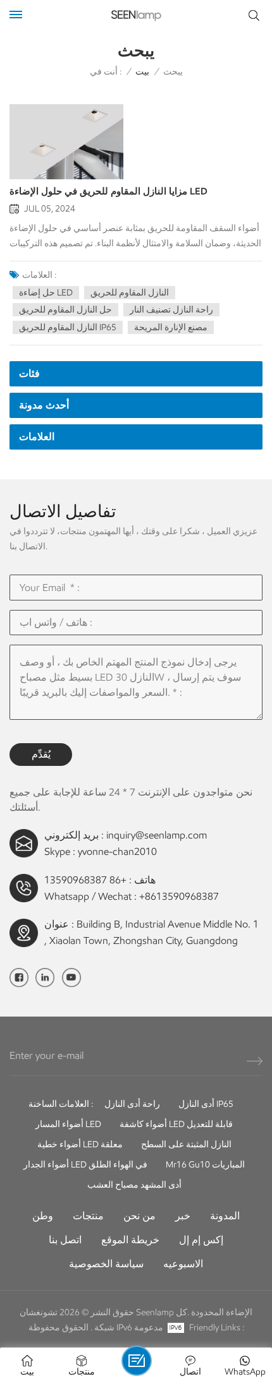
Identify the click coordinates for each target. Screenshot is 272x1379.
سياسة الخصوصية (106, 1264)
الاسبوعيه (183, 1264)
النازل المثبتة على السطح (186, 1144)
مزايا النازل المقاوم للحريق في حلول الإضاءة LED (108, 191)
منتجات (88, 1216)
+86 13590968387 (85, 880)
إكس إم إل (201, 1240)
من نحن (139, 1216)
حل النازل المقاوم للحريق (65, 309)
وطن (42, 1216)
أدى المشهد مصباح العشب (134, 1184)
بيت (142, 71)
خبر (182, 1216)
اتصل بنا (65, 1240)
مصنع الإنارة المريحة (170, 327)
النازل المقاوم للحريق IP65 (67, 327)
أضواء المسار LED (68, 1124)
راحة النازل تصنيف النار (171, 309)
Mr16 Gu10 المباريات (205, 1164)
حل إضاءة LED (46, 292)
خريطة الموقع (130, 1240)
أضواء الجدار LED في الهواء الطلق (85, 1164)
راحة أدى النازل (132, 1104)
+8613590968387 (179, 896)
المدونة (225, 1216)
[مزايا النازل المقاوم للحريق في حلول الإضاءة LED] (66, 141)
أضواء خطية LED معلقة (80, 1144)
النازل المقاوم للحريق (129, 292)
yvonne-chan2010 (117, 851)
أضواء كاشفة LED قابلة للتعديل (176, 1124)
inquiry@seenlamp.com (156, 835)
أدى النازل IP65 (205, 1104)
